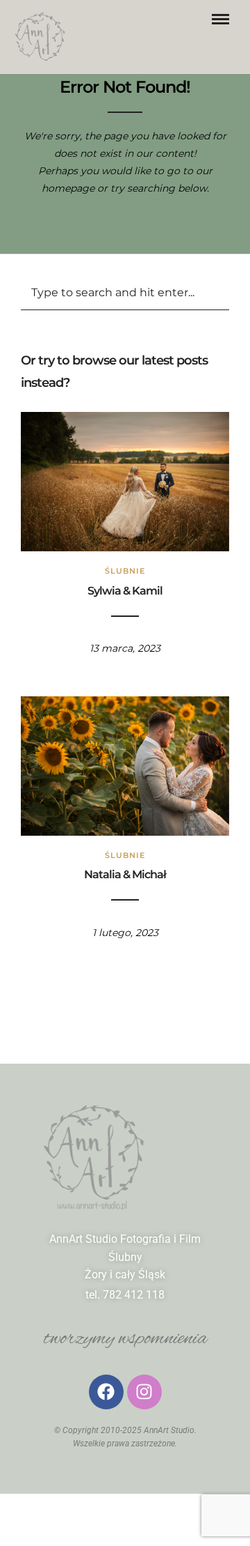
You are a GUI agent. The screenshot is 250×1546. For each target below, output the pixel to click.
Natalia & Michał (125, 874)
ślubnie (125, 571)
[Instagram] (144, 1392)
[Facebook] (106, 1392)
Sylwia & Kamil (125, 590)
